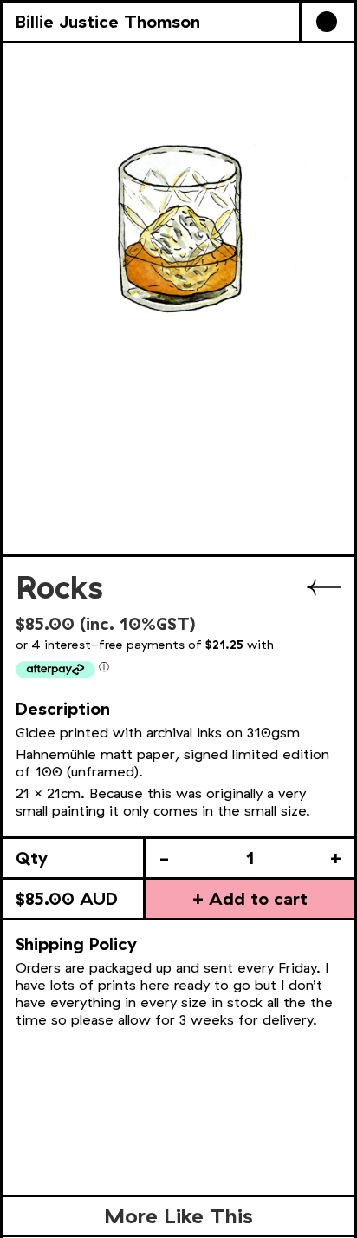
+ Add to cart (250, 898)
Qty (32, 857)
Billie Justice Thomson (108, 21)
